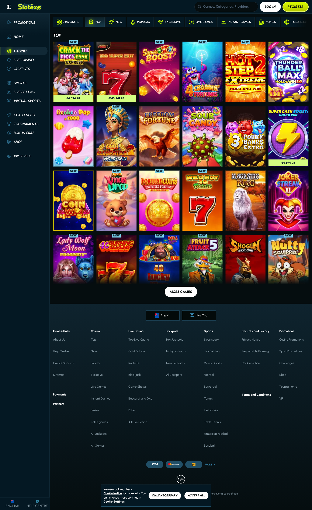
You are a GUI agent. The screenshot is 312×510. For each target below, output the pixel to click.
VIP (281, 398)
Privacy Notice (251, 339)
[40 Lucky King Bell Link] (159, 265)
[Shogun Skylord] (245, 265)
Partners (58, 404)
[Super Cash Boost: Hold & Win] (288, 136)
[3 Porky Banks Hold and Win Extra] (245, 136)
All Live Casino (137, 422)
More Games (181, 292)
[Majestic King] (245, 200)
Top (93, 339)
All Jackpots (99, 434)
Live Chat (202, 315)
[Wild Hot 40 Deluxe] (202, 200)
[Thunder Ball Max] (288, 72)
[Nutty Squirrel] (288, 265)
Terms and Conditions (256, 395)
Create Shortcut (63, 363)
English (165, 315)
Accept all (196, 495)
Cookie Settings (114, 501)
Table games (99, 422)
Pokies (95, 410)
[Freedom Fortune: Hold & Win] (159, 136)
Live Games (98, 386)
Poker (131, 410)
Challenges (286, 363)
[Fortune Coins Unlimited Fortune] (159, 200)
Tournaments (288, 386)
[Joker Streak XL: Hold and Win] (288, 200)
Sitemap (58, 375)
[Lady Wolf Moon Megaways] (73, 265)
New (94, 351)
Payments (59, 394)
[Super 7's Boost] (159, 72)
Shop (282, 375)
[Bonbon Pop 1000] (73, 136)
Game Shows (137, 386)
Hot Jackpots (174, 339)
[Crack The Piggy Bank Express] (73, 72)
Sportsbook (211, 339)
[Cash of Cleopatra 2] (116, 136)
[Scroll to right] (303, 22)
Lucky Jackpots (176, 351)
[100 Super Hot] (116, 72)
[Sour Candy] (202, 136)
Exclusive (97, 375)
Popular (95, 363)
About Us (59, 339)
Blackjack (134, 375)
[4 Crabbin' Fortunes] (202, 72)
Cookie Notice (251, 363)
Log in (270, 7)
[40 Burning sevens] (116, 265)
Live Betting (211, 351)
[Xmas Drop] (116, 200)
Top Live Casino (138, 339)
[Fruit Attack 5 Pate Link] (202, 265)
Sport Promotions (290, 351)
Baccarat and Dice (140, 398)
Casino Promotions (291, 339)
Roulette (133, 363)
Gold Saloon (136, 351)
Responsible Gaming (255, 351)
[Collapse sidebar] (9, 6)
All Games (97, 445)
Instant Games (100, 398)
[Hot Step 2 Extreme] (245, 72)
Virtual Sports (213, 363)
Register (296, 7)
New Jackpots (175, 363)
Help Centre (61, 351)
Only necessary (165, 495)
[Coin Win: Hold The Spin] (73, 200)
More (208, 464)
